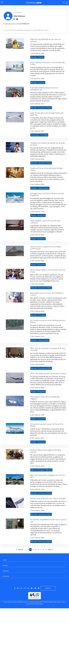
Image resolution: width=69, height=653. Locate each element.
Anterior (20, 550)
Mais (50, 550)
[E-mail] (17, 19)
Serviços (5, 565)
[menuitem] (34, 559)
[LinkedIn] (14, 19)
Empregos (6, 571)
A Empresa (6, 576)
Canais (5, 560)
